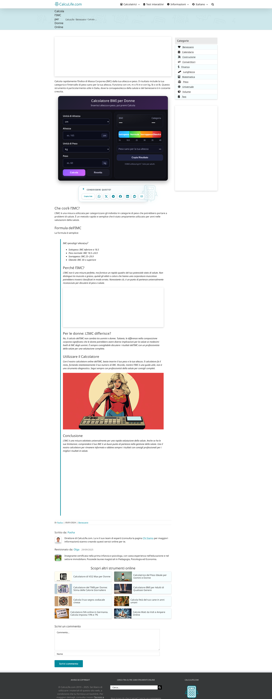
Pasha (60, 522)
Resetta (98, 172)
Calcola (74, 172)
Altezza (67, 128)
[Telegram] (113, 196)
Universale (188, 86)
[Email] (141, 196)
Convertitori (188, 62)
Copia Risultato (140, 157)
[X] (106, 196)
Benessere (81, 19)
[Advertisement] (113, 56)
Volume (186, 91)
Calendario (188, 52)
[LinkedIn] (127, 196)
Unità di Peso (70, 143)
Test (183, 96)
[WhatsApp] (99, 196)
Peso (65, 156)
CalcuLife (69, 19)
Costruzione (189, 57)
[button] (213, 4)
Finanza (185, 66)
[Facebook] (120, 196)
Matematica (188, 76)
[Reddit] (134, 196)
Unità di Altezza (71, 116)
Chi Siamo (148, 538)
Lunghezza (189, 71)
